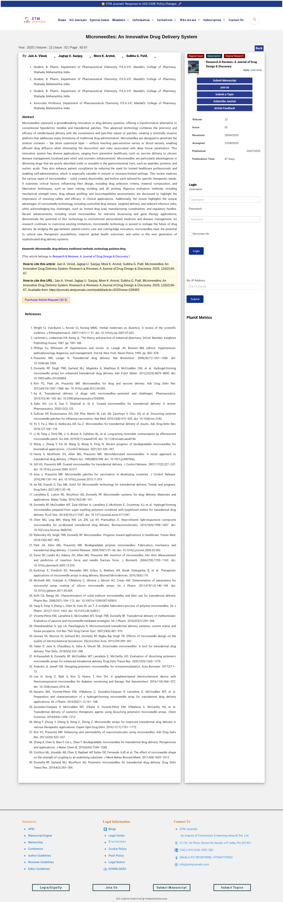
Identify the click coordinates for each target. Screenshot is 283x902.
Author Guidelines (39, 855)
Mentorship (35, 842)
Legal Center (117, 835)
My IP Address (196, 280)
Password (195, 208)
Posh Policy (116, 855)
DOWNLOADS (117, 869)
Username (195, 189)
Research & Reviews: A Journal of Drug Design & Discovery (91, 256)
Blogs (112, 829)
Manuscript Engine (40, 835)
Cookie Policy (117, 849)
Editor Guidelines (39, 869)
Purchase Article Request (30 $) (46, 300)
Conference (35, 849)
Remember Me (201, 233)
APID (31, 829)
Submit (195, 299)
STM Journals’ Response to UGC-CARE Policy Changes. (141, 4)
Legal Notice (117, 862)
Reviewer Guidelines (41, 862)
